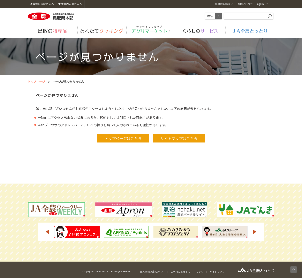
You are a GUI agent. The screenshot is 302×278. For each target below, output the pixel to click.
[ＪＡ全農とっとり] (249, 30)
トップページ (36, 81)
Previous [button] (47, 232)
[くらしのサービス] (200, 30)
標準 (210, 16)
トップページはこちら (123, 138)
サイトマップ (217, 271)
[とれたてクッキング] (101, 30)
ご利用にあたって (180, 271)
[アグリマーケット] (151, 30)
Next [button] (255, 232)
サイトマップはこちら (178, 138)
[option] (77, 232)
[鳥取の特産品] (52, 30)
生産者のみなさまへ (70, 4)
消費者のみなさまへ (42, 4)
